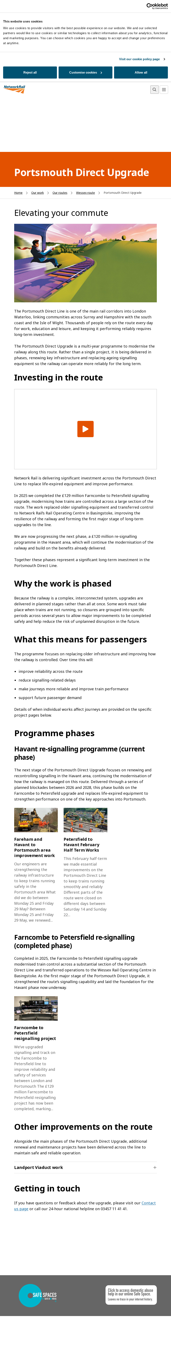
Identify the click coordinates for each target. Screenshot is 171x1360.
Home (18, 193)
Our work (37, 193)
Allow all (141, 72)
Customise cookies (83, 72)
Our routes (60, 193)
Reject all (30, 72)
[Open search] (154, 89)
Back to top (148, 1350)
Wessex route (85, 193)
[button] (85, 1167)
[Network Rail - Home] (14, 89)
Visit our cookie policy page (139, 59)
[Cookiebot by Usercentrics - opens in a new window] (149, 6)
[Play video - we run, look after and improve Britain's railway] (85, 429)
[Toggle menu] (164, 89)
